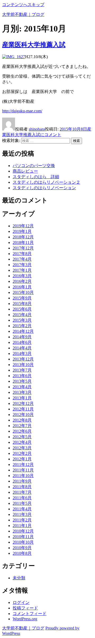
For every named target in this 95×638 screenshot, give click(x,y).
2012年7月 (22, 425)
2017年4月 (22, 259)
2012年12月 (23, 403)
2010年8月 (22, 553)
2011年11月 (23, 470)
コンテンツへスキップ (23, 4)
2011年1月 (22, 525)
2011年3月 (22, 514)
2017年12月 (23, 248)
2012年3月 (22, 448)
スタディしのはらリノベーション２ (46, 182)
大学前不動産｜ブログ (23, 14)
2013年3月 (22, 392)
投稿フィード (25, 608)
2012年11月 (23, 409)
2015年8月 (22, 303)
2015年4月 (22, 314)
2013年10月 (23, 364)
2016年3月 (22, 276)
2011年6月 (22, 498)
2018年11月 (23, 242)
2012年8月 (22, 420)
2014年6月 (22, 342)
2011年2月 (22, 520)
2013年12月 (23, 359)
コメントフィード (29, 613)
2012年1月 (22, 459)
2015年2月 (22, 325)
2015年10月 (23, 292)
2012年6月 (22, 431)
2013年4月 (22, 387)
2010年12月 (23, 531)
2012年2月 (22, 453)
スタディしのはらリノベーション (44, 188)
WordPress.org (25, 619)
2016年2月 (22, 281)
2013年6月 (22, 375)
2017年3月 (22, 264)
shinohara (37, 129)
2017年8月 (22, 253)
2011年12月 (23, 464)
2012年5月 (22, 436)
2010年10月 (23, 542)
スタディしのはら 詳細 (36, 176)
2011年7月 (22, 492)
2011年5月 (22, 503)
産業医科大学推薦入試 (33, 44)
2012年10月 (23, 414)
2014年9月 (22, 337)
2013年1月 (22, 398)
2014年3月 (22, 353)
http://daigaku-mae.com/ (22, 111)
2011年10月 (23, 475)
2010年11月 (23, 536)
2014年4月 (22, 348)
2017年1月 (22, 270)
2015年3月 (22, 320)
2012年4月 (22, 442)
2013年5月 (22, 381)
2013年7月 (22, 370)
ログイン (21, 602)
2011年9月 (22, 481)
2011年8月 (22, 486)
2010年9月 (22, 547)
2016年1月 (22, 287)
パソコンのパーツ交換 (34, 165)
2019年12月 (23, 226)
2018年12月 (23, 237)
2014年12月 (23, 331)
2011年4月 (22, 509)
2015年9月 (22, 298)
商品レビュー (25, 171)
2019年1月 (22, 231)
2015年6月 (22, 309)
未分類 (19, 578)
